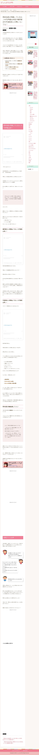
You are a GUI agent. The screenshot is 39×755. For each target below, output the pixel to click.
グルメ (30, 155)
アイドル (31, 107)
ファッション (31, 150)
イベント (30, 138)
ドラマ (30, 134)
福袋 (29, 162)
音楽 (29, 141)
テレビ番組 (30, 131)
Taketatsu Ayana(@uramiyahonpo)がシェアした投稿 (11, 338)
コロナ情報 (4, 6)
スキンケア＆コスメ (32, 148)
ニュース (30, 136)
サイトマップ (34, 6)
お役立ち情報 (12, 6)
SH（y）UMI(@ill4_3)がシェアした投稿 (9, 161)
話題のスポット (31, 146)
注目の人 (11, 28)
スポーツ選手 (32, 114)
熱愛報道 (30, 124)
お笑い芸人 (32, 118)
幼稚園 (30, 160)
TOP (5, 10)
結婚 (29, 125)
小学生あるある (19, 6)
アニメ (31, 132)
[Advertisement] (13, 100)
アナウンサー (32, 120)
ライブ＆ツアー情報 (32, 143)
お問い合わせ (25, 750)
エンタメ (30, 129)
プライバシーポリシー (16, 750)
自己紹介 (26, 6)
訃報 (29, 127)
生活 (29, 153)
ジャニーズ (30, 122)
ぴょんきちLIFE (7, 2)
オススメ (30, 139)
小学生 (30, 157)
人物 (14, 28)
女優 (30, 112)
